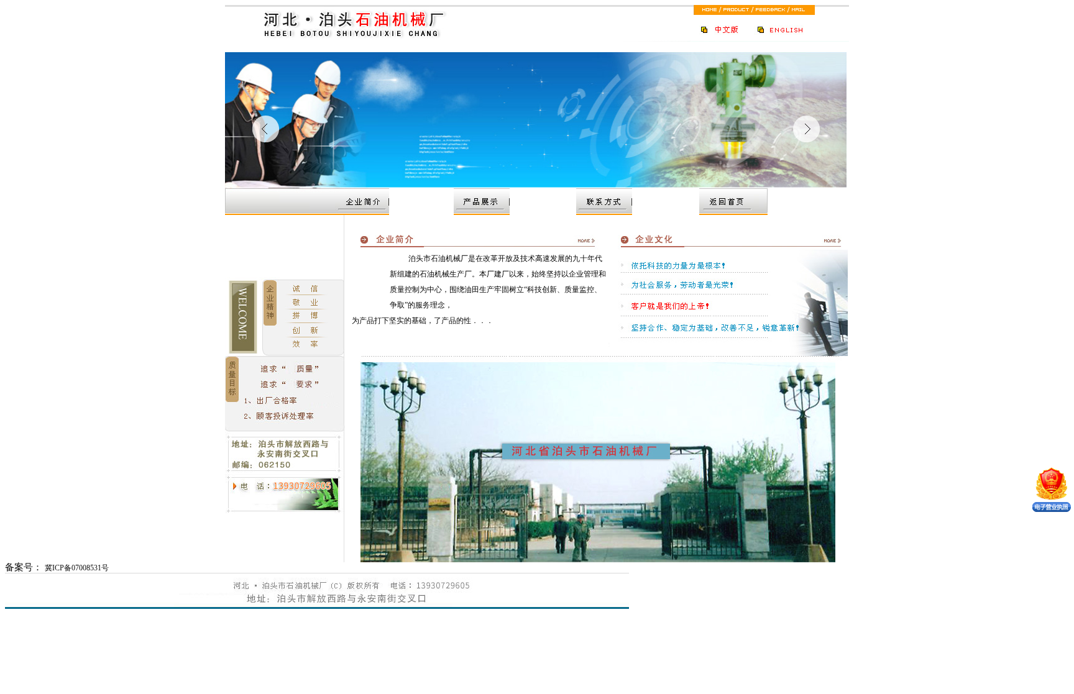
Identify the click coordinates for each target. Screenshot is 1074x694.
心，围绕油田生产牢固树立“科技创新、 (499, 289)
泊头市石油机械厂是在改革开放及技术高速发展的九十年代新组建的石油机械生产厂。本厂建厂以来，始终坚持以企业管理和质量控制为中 (498, 274)
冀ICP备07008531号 (77, 568)
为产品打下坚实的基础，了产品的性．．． (426, 320)
